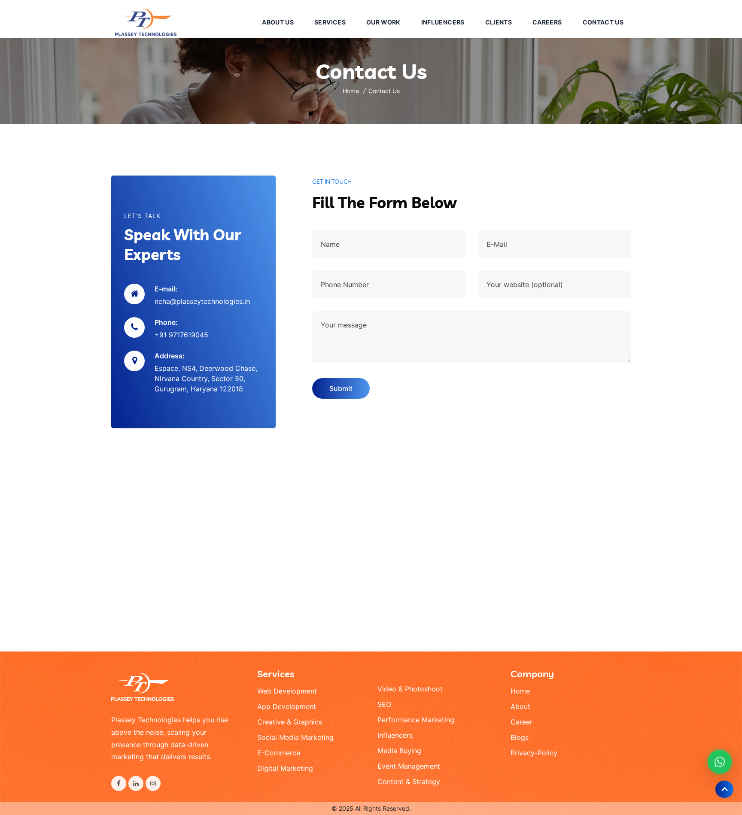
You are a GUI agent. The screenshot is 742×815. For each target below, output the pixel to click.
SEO (384, 704)
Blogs (520, 737)
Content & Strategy (408, 781)
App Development (286, 706)
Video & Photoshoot (410, 689)
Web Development (287, 691)
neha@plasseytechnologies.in (202, 301)
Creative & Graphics (289, 722)
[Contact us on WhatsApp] (720, 762)
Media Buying (399, 750)
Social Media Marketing (295, 737)
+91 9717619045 (181, 334)
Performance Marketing (415, 719)
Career (521, 722)
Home (351, 90)
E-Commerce (278, 752)
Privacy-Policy (534, 752)
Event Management (408, 766)
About (520, 706)
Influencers (395, 735)
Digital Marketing (285, 768)
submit (341, 388)
